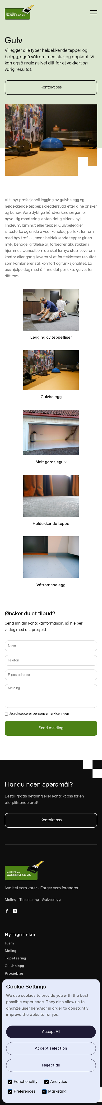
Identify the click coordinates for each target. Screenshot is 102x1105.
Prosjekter (14, 973)
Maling (10, 951)
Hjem (9, 943)
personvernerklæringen (51, 713)
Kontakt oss (51, 87)
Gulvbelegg (14, 966)
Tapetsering (15, 958)
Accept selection (51, 1048)
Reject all (51, 1065)
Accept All (51, 1032)
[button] (93, 12)
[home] (20, 12)
